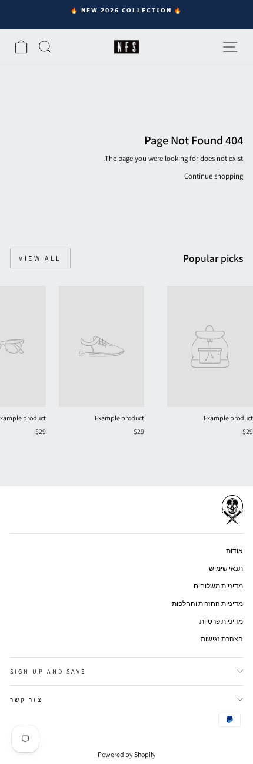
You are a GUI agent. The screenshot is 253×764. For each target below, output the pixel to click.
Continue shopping (213, 176)
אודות (234, 550)
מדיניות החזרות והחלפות (207, 603)
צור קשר (26, 699)
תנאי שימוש (226, 568)
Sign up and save (48, 671)
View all (40, 258)
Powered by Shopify (127, 754)
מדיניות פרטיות (221, 621)
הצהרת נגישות (222, 638)
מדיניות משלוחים (218, 585)
